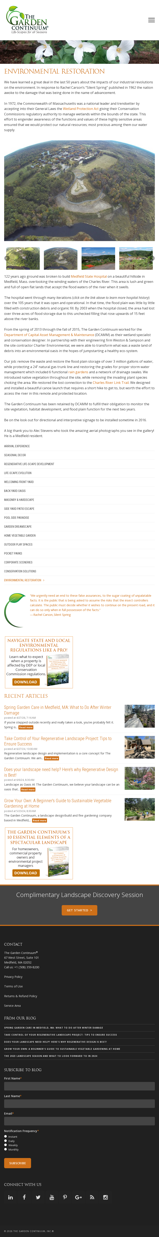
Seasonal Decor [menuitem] (15, 455)
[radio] (79, 1137)
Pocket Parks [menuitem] (13, 553)
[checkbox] (79, 1143)
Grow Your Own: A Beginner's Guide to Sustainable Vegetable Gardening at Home (62, 1048)
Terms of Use (13, 986)
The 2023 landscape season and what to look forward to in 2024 (50, 1056)
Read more (26, 727)
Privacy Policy (13, 977)
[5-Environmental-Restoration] (136, 258)
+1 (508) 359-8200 (26, 967)
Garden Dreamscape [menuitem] (18, 526)
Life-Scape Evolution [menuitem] (17, 473)
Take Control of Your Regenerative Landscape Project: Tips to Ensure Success (60, 1034)
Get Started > (79, 910)
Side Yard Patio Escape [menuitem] (19, 508)
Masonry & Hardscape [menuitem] (19, 499)
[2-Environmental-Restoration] (61, 258)
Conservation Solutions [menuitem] (20, 571)
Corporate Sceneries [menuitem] (18, 562)
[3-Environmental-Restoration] (98, 258)
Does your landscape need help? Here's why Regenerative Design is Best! (55, 1041)
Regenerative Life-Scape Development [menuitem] (29, 464)
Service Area (12, 1006)
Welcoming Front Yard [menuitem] (19, 482)
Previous (9, 190)
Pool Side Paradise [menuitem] (16, 517)
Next (150, 190)
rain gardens (78, 372)
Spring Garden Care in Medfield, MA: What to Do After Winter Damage (53, 1027)
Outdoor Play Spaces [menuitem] (18, 544)
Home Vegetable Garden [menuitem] (20, 535)
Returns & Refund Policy (20, 996)
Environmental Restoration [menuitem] (22, 580)
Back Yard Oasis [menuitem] (15, 491)
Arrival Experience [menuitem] (17, 446)
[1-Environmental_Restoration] (23, 258)
